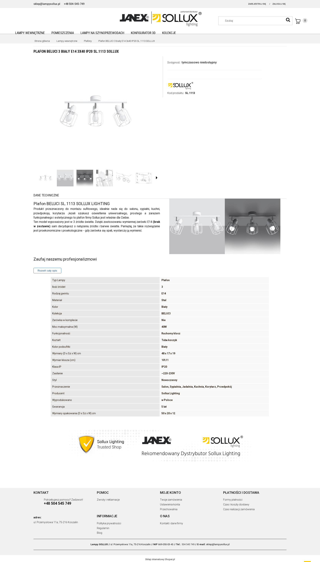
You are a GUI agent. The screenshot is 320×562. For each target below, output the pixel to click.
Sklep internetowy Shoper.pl (160, 559)
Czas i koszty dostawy (236, 504)
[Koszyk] (301, 21)
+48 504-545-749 (74, 3)
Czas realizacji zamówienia (239, 509)
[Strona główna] (160, 18)
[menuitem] (30, 32)
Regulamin (103, 528)
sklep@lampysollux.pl (47, 3)
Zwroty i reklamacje (108, 499)
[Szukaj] (288, 19)
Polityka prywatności (109, 523)
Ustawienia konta (170, 504)
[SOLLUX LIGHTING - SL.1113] (45, 178)
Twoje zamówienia (171, 499)
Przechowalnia (168, 509)
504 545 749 (188, 544)
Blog (99, 532)
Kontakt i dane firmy (171, 523)
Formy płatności (232, 499)
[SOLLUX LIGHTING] (180, 85)
